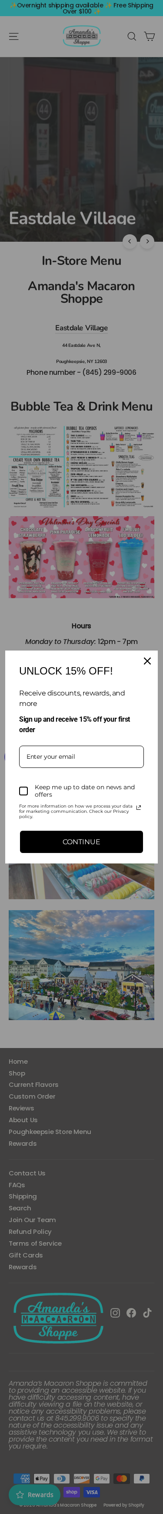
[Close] (147, 661)
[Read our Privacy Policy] (138, 807)
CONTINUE (81, 842)
